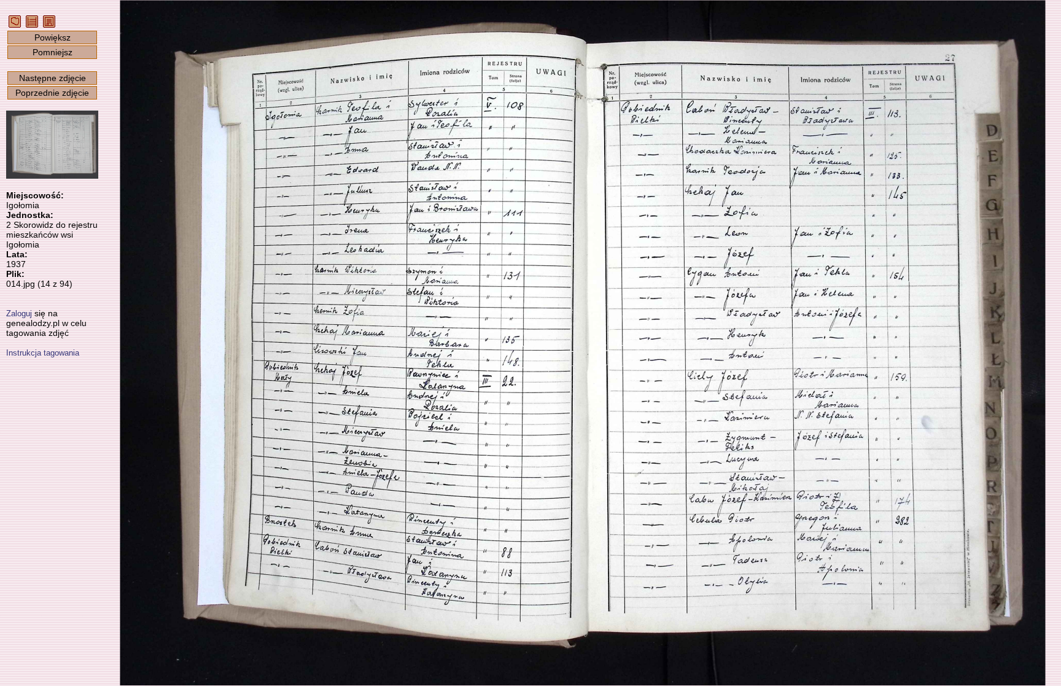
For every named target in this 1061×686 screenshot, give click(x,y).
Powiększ (52, 37)
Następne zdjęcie (52, 78)
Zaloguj (19, 313)
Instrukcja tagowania (42, 352)
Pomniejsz (52, 52)
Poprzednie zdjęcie (52, 93)
